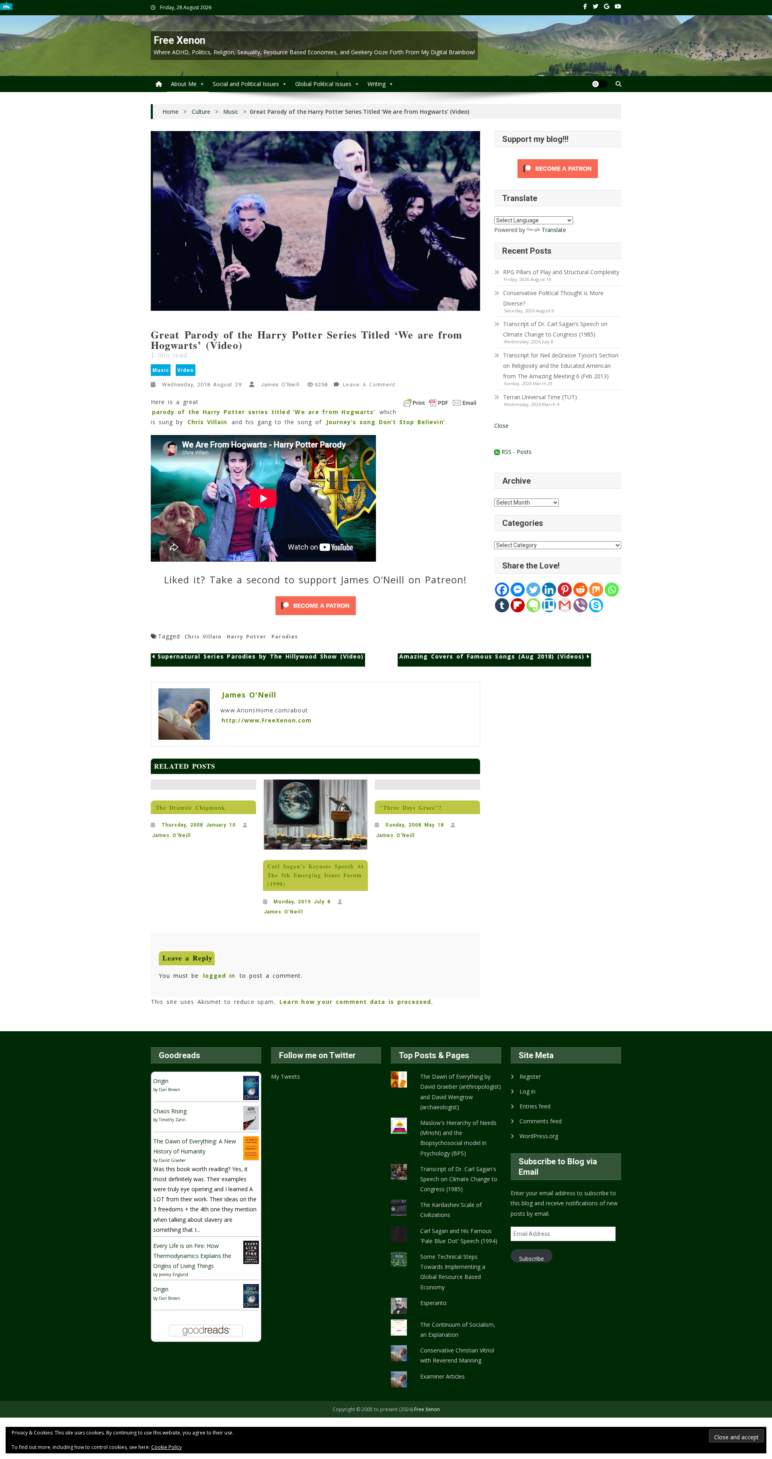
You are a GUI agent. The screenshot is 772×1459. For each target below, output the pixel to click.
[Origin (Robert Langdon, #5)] (251, 1087)
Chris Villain (207, 422)
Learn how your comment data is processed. (356, 1001)
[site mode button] (599, 84)
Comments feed (540, 1121)
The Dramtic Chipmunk (191, 807)
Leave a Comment (370, 385)
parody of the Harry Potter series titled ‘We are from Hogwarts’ (263, 412)
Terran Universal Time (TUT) (540, 397)
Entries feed (534, 1106)
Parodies (284, 636)
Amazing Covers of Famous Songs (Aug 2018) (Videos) (491, 656)
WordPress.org (538, 1136)
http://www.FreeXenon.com (267, 720)
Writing (377, 84)
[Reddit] (580, 590)
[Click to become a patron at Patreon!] (315, 605)
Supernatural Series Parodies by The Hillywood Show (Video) (261, 656)
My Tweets (285, 1076)
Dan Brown (169, 1089)
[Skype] (596, 605)
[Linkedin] (549, 590)
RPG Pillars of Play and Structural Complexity (561, 272)
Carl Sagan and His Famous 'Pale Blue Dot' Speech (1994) (458, 1236)
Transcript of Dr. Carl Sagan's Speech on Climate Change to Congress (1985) (458, 1179)
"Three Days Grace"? (411, 807)
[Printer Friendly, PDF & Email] (440, 403)
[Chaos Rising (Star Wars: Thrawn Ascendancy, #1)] (251, 1117)
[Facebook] (502, 590)
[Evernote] (533, 605)
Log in (527, 1091)
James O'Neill (280, 385)
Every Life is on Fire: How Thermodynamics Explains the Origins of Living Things (192, 1256)
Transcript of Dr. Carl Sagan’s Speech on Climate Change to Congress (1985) (555, 329)
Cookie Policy (166, 1447)
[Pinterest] (565, 590)
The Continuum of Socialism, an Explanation (457, 1329)
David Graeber (172, 1160)
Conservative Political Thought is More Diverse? (553, 298)
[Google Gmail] (565, 605)
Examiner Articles (442, 1376)
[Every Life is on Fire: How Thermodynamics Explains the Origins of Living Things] (251, 1252)
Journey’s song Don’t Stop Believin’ (385, 422)
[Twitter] (533, 590)
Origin (160, 1081)
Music (160, 370)
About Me (184, 84)
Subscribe (531, 1258)
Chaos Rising (170, 1111)
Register (530, 1076)
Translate (554, 230)
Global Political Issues (323, 84)
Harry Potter (246, 636)
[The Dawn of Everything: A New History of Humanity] (251, 1147)
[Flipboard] (518, 605)
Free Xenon (179, 40)
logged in (219, 975)
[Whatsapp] (612, 590)
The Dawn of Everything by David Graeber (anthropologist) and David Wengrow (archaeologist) (460, 1092)
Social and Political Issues (246, 84)
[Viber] (580, 605)
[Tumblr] (502, 605)
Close (501, 425)
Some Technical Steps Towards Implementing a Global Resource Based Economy (452, 1272)
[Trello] (549, 605)
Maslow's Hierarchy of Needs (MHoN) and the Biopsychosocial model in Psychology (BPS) (458, 1138)
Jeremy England (173, 1274)
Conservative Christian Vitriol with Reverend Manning (457, 1355)
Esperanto (433, 1303)
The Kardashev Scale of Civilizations (451, 1210)
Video (185, 370)
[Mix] (596, 590)
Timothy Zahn (172, 1119)
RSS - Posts (516, 452)
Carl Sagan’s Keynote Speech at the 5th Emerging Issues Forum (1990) (315, 875)
